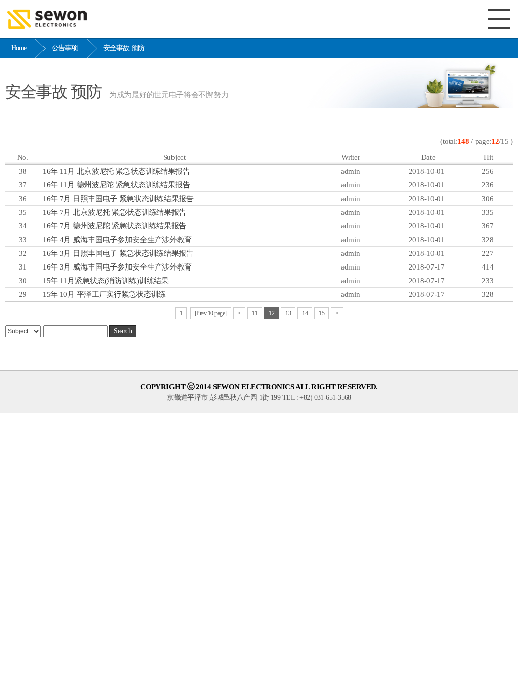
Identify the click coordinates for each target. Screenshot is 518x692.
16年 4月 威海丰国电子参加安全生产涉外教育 (117, 240)
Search (123, 331)
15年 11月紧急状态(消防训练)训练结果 (105, 281)
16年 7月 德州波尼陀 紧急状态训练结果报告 (114, 226)
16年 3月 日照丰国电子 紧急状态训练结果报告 (118, 253)
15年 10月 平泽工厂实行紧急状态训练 (104, 294)
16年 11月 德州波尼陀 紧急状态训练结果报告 (116, 185)
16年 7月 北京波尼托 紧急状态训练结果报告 (114, 212)
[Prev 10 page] (211, 313)
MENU (499, 19)
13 (288, 313)
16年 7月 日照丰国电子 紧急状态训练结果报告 (118, 199)
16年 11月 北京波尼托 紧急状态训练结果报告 (116, 171)
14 (305, 313)
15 (321, 313)
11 (254, 313)
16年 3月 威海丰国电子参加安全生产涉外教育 (117, 267)
